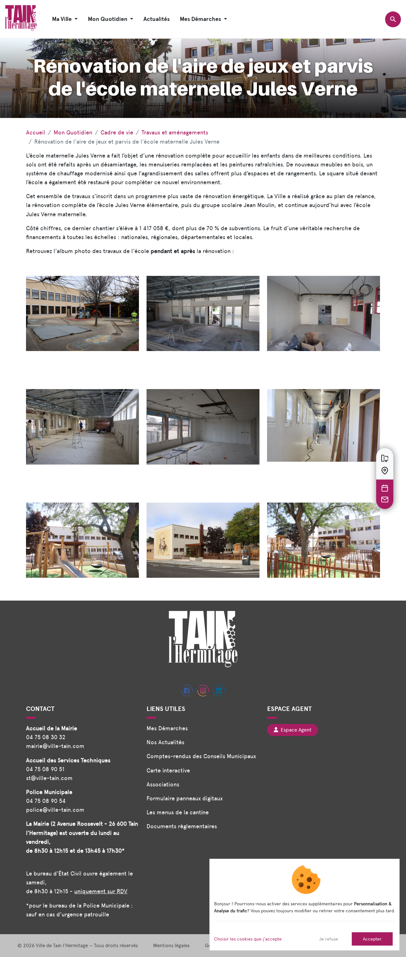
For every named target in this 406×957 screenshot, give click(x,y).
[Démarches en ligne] (384, 458)
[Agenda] (384, 488)
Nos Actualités (165, 742)
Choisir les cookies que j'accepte (248, 938)
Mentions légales (171, 945)
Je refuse (328, 938)
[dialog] (304, 905)
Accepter (372, 938)
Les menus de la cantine (178, 812)
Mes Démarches (167, 728)
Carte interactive (168, 770)
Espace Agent (294, 730)
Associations (163, 784)
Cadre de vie (117, 132)
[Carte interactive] (384, 470)
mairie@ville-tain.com (55, 746)
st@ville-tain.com (49, 778)
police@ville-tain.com (55, 809)
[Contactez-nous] (384, 499)
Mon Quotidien (73, 132)
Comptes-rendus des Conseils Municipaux (201, 756)
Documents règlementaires (182, 826)
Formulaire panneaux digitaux (185, 798)
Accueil (35, 132)
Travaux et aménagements (174, 132)
